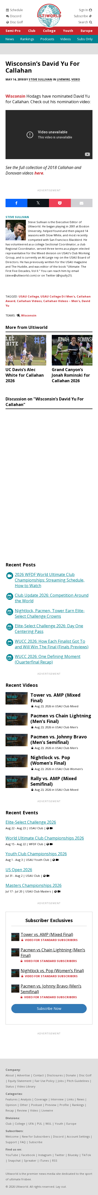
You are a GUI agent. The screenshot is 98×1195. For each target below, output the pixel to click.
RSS (54, 1160)
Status (10, 1086)
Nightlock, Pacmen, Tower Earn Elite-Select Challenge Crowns (50, 613)
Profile (64, 1105)
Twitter (60, 1155)
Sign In (84, 10)
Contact (38, 1075)
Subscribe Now (49, 1008)
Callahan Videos (29, 301)
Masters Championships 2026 (34, 885)
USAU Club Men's (66, 727)
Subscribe (81, 16)
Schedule (16, 10)
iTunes (44, 1160)
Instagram (45, 1155)
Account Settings (78, 1136)
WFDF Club (36, 844)
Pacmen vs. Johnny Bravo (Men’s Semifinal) (58, 739)
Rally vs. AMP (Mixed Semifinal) (53, 781)
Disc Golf (16, 22)
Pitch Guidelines (78, 1081)
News (10, 39)
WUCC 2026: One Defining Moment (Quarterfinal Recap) (47, 659)
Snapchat (14, 1160)
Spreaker (30, 1160)
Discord (15, 16)
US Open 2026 (19, 869)
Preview (50, 1105)
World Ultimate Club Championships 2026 (45, 838)
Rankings (27, 39)
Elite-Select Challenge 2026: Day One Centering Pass (49, 628)
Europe (86, 30)
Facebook (28, 1155)
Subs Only (84, 39)
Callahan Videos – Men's (61, 301)
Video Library (26, 1086)
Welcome (12, 1136)
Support (11, 1142)
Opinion (11, 1105)
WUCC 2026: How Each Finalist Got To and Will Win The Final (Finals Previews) (51, 644)
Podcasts (47, 39)
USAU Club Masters (38, 891)
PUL (39, 1123)
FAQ (23, 1142)
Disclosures (55, 1075)
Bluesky (73, 1155)
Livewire (63, 79)
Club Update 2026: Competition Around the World (51, 598)
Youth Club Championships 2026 (36, 854)
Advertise (23, 1075)
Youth (68, 30)
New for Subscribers (36, 1136)
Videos (65, 39)
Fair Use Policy (45, 1081)
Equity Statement (19, 1081)
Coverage (40, 1099)
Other (24, 1105)
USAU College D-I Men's (57, 296)
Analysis (26, 1099)
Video (75, 79)
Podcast (36, 1105)
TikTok (86, 1155)
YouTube (12, 1155)
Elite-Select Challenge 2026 (31, 822)
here (38, 173)
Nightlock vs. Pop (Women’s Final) (50, 760)
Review (22, 1110)
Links (70, 1099)
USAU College (29, 296)
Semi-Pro (13, 30)
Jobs (61, 1081)
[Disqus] (49, 480)
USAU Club (36, 828)
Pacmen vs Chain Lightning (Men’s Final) (60, 718)
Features (11, 1099)
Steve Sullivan (40, 79)
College (49, 30)
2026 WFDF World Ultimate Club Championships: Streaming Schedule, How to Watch (49, 580)
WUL (48, 1123)
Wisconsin (15, 96)
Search (83, 22)
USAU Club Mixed (66, 706)
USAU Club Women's (69, 769)
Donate (71, 1075)
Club (31, 30)
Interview (57, 1099)
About (10, 1075)
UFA (31, 1123)
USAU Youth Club (37, 860)
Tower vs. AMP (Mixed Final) (55, 697)
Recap (10, 1110)
